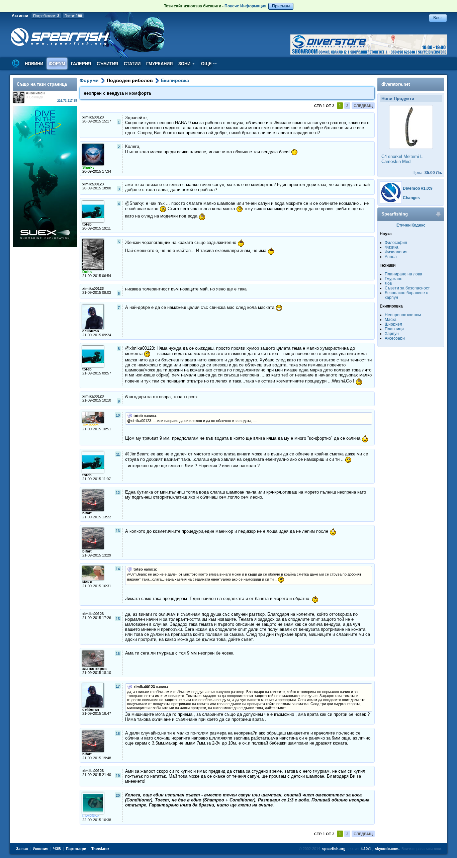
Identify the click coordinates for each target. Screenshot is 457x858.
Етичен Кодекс (411, 225)
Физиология (396, 252)
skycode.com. (387, 849)
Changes (411, 197)
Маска (390, 319)
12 (118, 493)
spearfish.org (334, 849)
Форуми (89, 80)
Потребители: (46, 16)
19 (118, 776)
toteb (87, 224)
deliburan (90, 331)
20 (118, 795)
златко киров (94, 669)
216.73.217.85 (67, 100)
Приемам (281, 6)
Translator (100, 849)
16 (118, 654)
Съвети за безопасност (407, 288)
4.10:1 (366, 849)
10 (118, 415)
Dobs (87, 272)
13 (118, 531)
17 (118, 686)
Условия (40, 849)
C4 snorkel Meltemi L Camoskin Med (402, 159)
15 (118, 619)
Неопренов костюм (403, 315)
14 (118, 569)
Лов (388, 283)
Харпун (392, 333)
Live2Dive (90, 816)
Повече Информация (245, 6)
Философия (396, 242)
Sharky (88, 167)
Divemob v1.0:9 (418, 188)
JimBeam (90, 425)
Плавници (394, 329)
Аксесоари (395, 338)
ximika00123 (93, 117)
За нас (22, 849)
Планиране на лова (403, 274)
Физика (391, 247)
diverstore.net (395, 84)
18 (118, 734)
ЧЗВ (57, 849)
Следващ (363, 106)
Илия (87, 582)
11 (118, 454)
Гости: (73, 16)
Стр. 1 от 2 (324, 106)
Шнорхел (393, 324)
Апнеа (391, 256)
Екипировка (175, 80)
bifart (87, 513)
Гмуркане (393, 278)
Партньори (76, 849)
